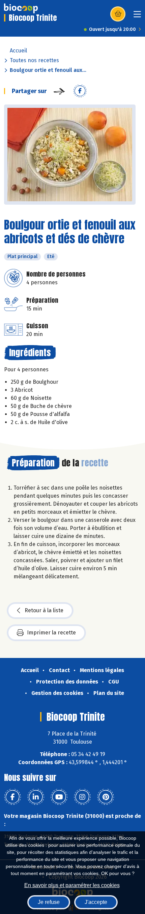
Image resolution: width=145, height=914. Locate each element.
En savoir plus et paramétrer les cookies (72, 885)
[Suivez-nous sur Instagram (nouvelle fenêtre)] (82, 797)
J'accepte (96, 902)
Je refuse (49, 902)
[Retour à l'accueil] (21, 8)
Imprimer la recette (51, 632)
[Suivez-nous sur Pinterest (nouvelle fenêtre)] (105, 797)
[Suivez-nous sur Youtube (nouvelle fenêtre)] (59, 797)
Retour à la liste (44, 610)
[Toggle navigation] (137, 16)
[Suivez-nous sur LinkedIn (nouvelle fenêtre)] (35, 797)
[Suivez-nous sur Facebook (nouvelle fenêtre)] (12, 797)
